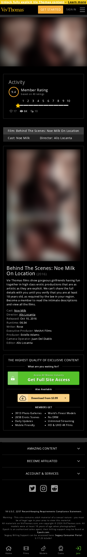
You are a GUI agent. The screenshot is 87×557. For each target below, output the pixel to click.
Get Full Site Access (49, 378)
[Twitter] (32, 488)
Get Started (51, 9)
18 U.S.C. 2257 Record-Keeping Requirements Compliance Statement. (43, 511)
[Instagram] (43, 488)
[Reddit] (54, 488)
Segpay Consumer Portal (68, 535)
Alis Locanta (27, 314)
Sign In (71, 9)
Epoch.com (43, 532)
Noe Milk (20, 310)
